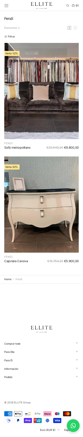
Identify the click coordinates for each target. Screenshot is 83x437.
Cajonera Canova (16, 261)
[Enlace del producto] (40, 103)
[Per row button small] (72, 36)
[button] (6, 5)
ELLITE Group (22, 402)
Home (7, 279)
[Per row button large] (66, 36)
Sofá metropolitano (17, 151)
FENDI (8, 147)
